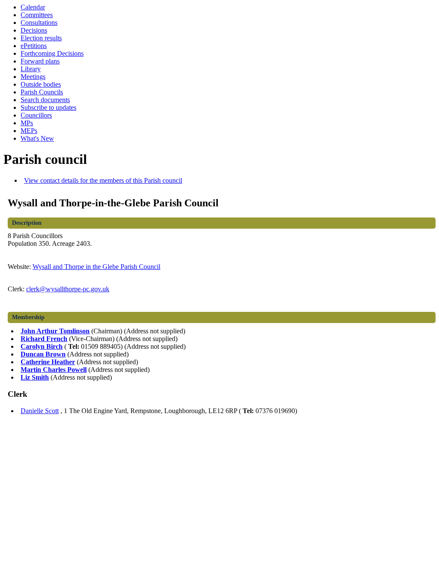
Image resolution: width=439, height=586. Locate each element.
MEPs (29, 130)
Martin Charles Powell (54, 369)
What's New (37, 138)
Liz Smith (35, 377)
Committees (37, 14)
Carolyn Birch (42, 346)
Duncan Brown (43, 354)
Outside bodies (41, 84)
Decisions (34, 30)
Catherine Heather (48, 361)
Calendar (33, 7)
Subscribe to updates (48, 107)
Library (31, 68)
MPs (27, 123)
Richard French (44, 338)
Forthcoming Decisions (52, 53)
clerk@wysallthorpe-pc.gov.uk (67, 289)
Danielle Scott (40, 410)
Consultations (39, 22)
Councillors (36, 115)
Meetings (33, 76)
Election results (41, 38)
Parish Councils (42, 92)
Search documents (45, 99)
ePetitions (34, 45)
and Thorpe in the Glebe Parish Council (96, 266)
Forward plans (40, 61)
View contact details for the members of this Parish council (103, 180)
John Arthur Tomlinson (55, 331)
